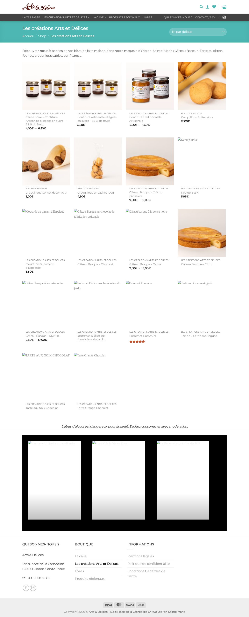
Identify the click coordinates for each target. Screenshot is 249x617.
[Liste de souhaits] (214, 7)
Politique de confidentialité (148, 564)
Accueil (28, 36)
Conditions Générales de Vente (146, 573)
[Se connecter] (208, 7)
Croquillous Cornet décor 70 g (46, 192)
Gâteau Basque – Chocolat (95, 264)
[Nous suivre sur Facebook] (219, 17)
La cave (98, 17)
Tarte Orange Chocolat (92, 408)
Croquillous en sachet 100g (95, 192)
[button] (201, 6)
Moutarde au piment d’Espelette (40, 265)
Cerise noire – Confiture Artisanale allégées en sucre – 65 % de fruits (46, 120)
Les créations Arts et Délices (65, 17)
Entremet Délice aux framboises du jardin (91, 337)
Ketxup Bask (189, 192)
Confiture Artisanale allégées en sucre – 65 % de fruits (97, 119)
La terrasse (31, 17)
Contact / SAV (205, 17)
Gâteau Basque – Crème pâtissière (145, 194)
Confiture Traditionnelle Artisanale (145, 119)
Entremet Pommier (142, 336)
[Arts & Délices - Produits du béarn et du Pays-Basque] (38, 7)
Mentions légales (140, 556)
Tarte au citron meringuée (199, 336)
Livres (147, 17)
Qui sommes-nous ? (178, 17)
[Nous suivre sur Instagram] (224, 17)
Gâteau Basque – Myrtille (43, 336)
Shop (42, 36)
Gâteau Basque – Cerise (145, 264)
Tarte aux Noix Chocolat (42, 408)
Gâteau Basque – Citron (197, 264)
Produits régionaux (124, 17)
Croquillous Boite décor (197, 117)
